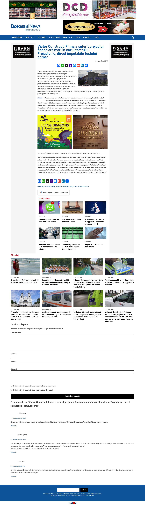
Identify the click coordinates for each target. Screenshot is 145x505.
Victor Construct (83, 186)
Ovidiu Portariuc (49, 186)
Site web (14, 369)
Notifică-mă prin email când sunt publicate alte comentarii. (34, 386)
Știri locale (29, 37)
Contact (97, 37)
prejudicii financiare (62, 186)
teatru (75, 186)
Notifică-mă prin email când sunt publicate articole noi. (33, 390)
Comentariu (16, 333)
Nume (13, 354)
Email (13, 361)
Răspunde (13, 425)
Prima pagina (17, 37)
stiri (71, 186)
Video (78, 37)
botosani (40, 186)
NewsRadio (87, 37)
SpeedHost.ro (77, 495)
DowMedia (91, 495)
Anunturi (41, 37)
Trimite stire (68, 37)
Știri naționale (54, 37)
